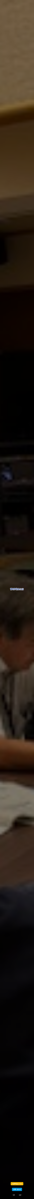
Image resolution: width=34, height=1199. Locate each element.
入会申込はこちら (17, 1184)
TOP (14, 1195)
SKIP (20, 1195)
